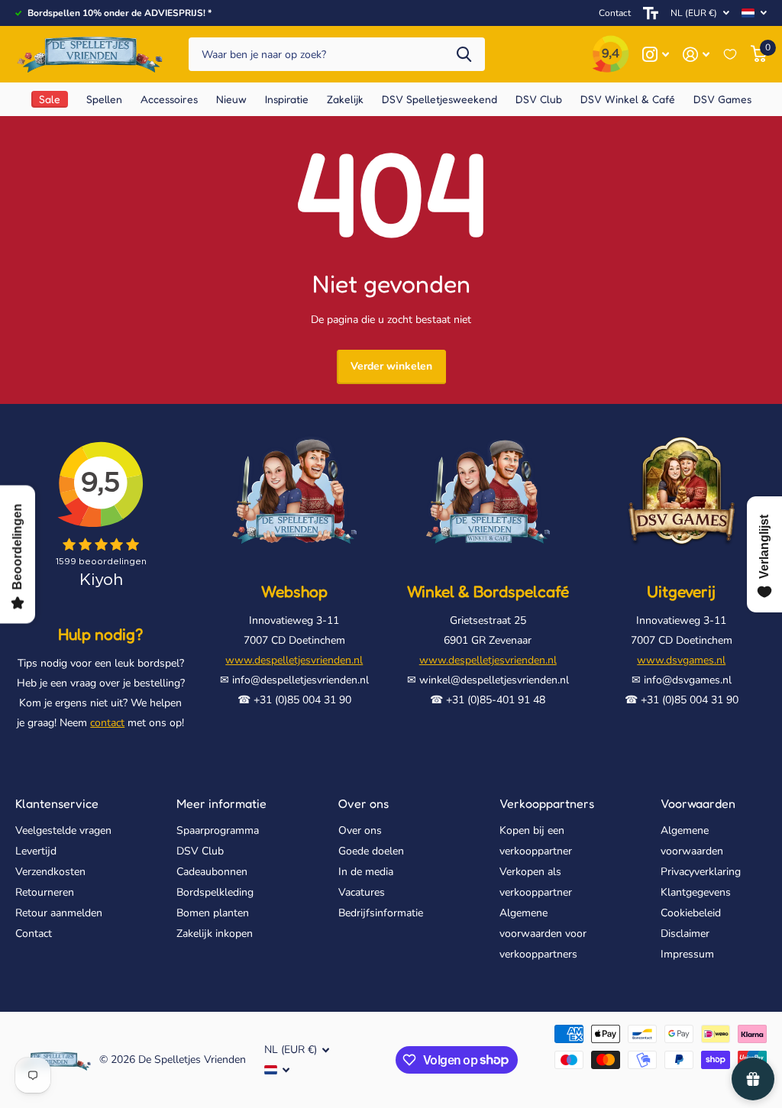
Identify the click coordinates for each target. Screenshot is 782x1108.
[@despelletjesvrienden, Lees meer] (655, 54)
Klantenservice (57, 803)
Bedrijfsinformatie (380, 913)
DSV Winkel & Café (627, 98)
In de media (365, 871)
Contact (615, 13)
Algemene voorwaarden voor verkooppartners (542, 933)
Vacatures (361, 892)
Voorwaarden (698, 803)
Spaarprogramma (217, 830)
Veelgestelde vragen (63, 830)
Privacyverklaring (701, 871)
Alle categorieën (104, 99)
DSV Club (200, 851)
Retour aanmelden (58, 913)
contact (107, 723)
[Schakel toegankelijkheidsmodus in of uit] (650, 13)
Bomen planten (212, 913)
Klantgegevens (696, 892)
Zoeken (464, 54)
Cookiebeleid (691, 913)
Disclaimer (685, 933)
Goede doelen (371, 851)
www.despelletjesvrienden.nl (294, 660)
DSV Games (722, 98)
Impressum (687, 954)
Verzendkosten (50, 871)
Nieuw (231, 98)
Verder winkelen (391, 366)
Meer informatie (221, 803)
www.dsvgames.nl (681, 660)
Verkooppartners (546, 803)
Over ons (363, 803)
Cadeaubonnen (211, 871)
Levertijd (36, 851)
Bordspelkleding (215, 892)
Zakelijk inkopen (214, 933)
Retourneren (44, 892)
